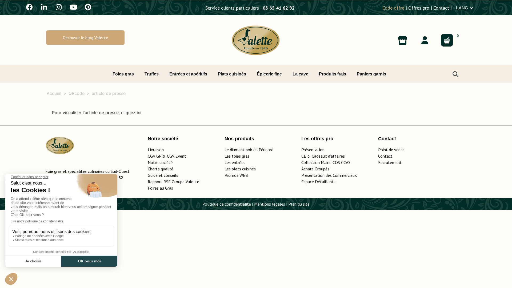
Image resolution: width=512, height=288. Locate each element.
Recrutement (390, 162)
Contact (441, 8)
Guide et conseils (163, 175)
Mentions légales (269, 204)
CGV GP (154, 156)
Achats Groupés (315, 168)
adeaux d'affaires (329, 156)
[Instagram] (58, 7)
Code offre (393, 8)
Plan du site (299, 204)
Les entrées (235, 162)
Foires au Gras (160, 188)
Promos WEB (236, 175)
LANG (462, 7)
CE (303, 156)
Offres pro (418, 8)
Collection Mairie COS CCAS (325, 162)
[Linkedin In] (44, 7)
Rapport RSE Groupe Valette (180, 181)
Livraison (156, 149)
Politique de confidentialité (226, 204)
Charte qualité (160, 168)
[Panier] (447, 40)
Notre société (160, 162)
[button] (85, 37)
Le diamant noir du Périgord (249, 149)
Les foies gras (237, 156)
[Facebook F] (29, 7)
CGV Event (176, 156)
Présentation (313, 149)
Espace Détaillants (318, 181)
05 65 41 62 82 (279, 8)
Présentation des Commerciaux (330, 175)
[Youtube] (73, 7)
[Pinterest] (88, 7)
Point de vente (391, 149)
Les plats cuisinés (240, 168)
